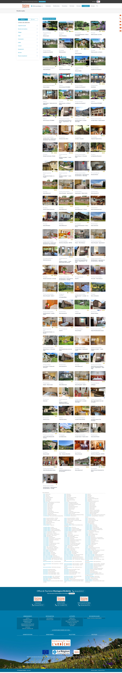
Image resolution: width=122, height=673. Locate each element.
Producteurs (49, 619)
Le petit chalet (78, 313)
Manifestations (56, 6)
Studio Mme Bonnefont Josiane (49, 470)
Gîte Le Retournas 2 (63, 209)
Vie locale (79, 6)
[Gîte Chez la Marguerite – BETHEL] (98, 445)
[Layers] (103, 18)
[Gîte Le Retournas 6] (66, 376)
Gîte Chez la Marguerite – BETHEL (98, 453)
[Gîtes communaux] (98, 216)
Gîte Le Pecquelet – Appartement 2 (66, 193)
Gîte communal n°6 (63, 313)
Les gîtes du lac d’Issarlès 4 (96, 69)
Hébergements (27, 616)
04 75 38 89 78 (62, 605)
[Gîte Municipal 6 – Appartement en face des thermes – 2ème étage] (82, 165)
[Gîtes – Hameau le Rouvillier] (66, 445)
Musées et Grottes (72, 622)
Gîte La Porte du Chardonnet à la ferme (97, 471)
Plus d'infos (71, 593)
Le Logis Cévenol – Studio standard (98, 120)
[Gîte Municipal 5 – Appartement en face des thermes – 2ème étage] (98, 251)
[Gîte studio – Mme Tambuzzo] (98, 269)
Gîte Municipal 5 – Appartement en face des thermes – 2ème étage (98, 260)
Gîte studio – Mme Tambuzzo (96, 278)
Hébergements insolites (27, 625)
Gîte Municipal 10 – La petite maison (48, 314)
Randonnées (48, 6)
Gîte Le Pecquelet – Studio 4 (48, 295)
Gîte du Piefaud (78, 330)
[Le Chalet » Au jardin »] (82, 130)
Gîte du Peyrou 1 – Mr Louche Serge (49, 350)
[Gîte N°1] (66, 321)
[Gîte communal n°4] (98, 184)
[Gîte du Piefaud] (82, 321)
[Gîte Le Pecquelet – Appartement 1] (98, 234)
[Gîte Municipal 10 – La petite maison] (50, 304)
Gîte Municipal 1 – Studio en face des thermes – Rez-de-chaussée (49, 139)
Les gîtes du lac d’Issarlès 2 (80, 87)
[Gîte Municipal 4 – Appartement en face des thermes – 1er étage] (66, 269)
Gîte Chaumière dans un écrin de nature (65, 350)
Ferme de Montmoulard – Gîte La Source (81, 226)
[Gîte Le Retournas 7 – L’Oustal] (82, 200)
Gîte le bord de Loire (47, 260)
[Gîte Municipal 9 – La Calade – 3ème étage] (82, 392)
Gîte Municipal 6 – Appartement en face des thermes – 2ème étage (82, 175)
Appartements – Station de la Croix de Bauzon (50, 104)
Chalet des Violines (63, 419)
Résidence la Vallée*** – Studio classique (65, 158)
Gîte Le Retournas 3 (79, 470)
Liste (23, 19)
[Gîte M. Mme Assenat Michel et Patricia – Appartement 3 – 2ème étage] (98, 357)
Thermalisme (64, 6)
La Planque (93, 384)
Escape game (72, 624)
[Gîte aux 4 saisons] (98, 304)
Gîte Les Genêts (46, 453)
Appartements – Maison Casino (81, 193)
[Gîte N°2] (82, 269)
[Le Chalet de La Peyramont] (98, 147)
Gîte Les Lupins (46, 35)
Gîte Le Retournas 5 (79, 366)
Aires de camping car (27, 628)
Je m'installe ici (42, 1)
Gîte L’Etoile (93, 87)
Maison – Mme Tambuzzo (80, 242)
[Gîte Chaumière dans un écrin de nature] (66, 340)
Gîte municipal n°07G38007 (96, 103)
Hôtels (27, 618)
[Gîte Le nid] (50, 392)
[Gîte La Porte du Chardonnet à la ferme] (98, 461)
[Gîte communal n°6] (66, 304)
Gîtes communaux (94, 225)
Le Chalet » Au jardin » (79, 138)
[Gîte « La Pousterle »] (98, 287)
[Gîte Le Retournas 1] (50, 184)
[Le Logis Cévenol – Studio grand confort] (82, 340)
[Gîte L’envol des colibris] (66, 130)
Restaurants (50, 618)
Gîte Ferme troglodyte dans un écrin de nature (65, 471)
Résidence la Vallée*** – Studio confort (97, 350)
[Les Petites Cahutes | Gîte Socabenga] (98, 410)
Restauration (50, 616)
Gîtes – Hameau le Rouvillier (64, 453)
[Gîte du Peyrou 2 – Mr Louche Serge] (82, 147)
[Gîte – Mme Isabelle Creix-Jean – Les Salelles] (98, 392)
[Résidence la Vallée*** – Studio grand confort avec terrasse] (66, 251)
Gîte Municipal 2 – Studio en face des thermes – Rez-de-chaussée (49, 243)
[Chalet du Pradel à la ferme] (98, 130)
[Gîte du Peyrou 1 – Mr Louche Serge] (50, 340)
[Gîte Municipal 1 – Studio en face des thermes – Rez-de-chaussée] (50, 130)
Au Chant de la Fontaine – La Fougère (48, 176)
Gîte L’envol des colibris (63, 138)
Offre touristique (37, 6)
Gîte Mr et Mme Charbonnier (49, 209)
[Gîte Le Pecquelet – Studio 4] (50, 287)
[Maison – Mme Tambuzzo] (82, 234)
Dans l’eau (72, 618)
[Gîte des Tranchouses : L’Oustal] (50, 147)
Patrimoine (72, 6)
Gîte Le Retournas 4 (63, 225)
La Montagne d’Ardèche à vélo (61, 630)
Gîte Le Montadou (46, 225)
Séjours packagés (94, 616)
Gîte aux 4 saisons (94, 313)
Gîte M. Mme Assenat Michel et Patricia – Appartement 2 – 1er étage (65, 121)
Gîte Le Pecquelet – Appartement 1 (98, 242)
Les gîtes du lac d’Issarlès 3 (80, 103)
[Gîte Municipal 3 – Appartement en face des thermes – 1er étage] (50, 478)
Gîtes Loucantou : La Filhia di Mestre (64, 104)
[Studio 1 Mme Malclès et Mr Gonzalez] (50, 428)
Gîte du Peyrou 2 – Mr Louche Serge (81, 156)
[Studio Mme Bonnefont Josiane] (50, 461)
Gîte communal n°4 (95, 193)
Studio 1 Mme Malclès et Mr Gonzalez (48, 437)
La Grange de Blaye (63, 297)
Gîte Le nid (45, 400)
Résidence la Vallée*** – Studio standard (65, 176)
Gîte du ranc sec (46, 419)
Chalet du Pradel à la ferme (96, 138)
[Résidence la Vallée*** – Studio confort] (98, 340)
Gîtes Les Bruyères (46, 69)
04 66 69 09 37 (79, 591)
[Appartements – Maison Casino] (82, 184)
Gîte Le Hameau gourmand (96, 209)
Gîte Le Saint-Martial (95, 436)
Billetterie (86, 6)
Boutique (93, 6)
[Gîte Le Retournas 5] (82, 357)
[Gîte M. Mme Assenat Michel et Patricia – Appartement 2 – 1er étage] (66, 111)
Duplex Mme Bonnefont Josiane (97, 330)
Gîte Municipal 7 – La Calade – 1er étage (81, 296)
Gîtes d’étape (27, 622)
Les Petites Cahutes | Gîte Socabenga (96, 420)
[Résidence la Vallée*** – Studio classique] (66, 147)
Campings (27, 627)
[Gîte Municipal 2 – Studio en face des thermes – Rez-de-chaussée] (50, 234)
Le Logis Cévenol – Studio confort (81, 436)
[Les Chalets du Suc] (66, 428)
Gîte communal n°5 (63, 366)
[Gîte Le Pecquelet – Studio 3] (82, 376)
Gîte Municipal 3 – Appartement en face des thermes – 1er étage (50, 488)
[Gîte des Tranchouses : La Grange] (50, 269)
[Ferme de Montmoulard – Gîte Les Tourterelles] (82, 25)
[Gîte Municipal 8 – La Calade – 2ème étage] (82, 111)
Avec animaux (72, 619)
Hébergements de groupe (27, 624)
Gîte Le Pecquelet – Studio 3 (80, 384)
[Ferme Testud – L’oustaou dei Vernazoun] (50, 357)
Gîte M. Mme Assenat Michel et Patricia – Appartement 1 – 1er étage (81, 261)
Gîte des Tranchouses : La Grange (49, 278)
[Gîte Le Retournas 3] (82, 461)
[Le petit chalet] (82, 304)
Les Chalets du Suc (62, 436)
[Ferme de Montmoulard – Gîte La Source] (82, 216)
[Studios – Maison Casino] (50, 376)
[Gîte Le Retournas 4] (66, 216)
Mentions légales (94, 670)
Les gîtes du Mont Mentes (80, 419)
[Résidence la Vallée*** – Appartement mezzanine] (66, 392)
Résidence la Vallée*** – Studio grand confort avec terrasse (65, 262)
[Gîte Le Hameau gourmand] (98, 200)
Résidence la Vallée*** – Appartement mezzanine (64, 403)
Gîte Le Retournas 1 (47, 193)
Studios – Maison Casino (48, 384)
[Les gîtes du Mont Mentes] (82, 410)
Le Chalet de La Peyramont (96, 156)
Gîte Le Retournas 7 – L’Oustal (81, 209)
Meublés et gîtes (27, 621)
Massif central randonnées (94, 618)
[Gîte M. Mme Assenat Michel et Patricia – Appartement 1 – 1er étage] (82, 251)
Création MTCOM (101, 670)
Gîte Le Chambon (78, 53)
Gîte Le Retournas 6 (63, 384)
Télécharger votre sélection (50, 18)
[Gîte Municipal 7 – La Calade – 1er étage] (82, 287)
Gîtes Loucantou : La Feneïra (96, 52)
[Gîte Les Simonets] (82, 445)
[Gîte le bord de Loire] (50, 251)
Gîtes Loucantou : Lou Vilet (96, 34)
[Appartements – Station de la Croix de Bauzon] (50, 94)
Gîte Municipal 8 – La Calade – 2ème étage (81, 121)
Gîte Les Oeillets (78, 70)
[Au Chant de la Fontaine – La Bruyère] (50, 321)
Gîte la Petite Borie (63, 35)
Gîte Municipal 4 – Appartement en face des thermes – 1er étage (66, 279)
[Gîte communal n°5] (66, 357)
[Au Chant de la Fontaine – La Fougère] (50, 165)
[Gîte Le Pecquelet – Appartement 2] (66, 184)
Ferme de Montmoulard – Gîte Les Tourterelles (81, 35)
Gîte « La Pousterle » (95, 295)
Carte (33, 19)
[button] (98, 2)
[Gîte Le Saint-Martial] (98, 428)
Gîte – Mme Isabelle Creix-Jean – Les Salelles (97, 401)
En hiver (72, 625)
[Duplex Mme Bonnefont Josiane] (98, 321)
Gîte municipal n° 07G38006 (48, 120)
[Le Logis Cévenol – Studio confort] (82, 428)
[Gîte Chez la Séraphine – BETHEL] (66, 234)
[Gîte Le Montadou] (50, 216)
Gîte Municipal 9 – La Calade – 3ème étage (81, 401)
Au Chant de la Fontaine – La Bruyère (48, 332)
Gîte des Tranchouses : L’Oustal (49, 156)
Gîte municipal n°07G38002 (64, 87)
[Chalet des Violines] (66, 410)
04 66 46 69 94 (85, 605)
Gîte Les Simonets (78, 453)
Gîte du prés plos (62, 52)
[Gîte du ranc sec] (50, 410)
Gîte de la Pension (94, 174)
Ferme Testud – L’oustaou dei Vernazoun (48, 367)
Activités (72, 616)
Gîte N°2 (76, 278)
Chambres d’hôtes (27, 619)
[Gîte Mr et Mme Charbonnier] (50, 200)
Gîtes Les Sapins (46, 87)
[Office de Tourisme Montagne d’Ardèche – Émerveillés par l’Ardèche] (61, 640)
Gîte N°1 (61, 330)
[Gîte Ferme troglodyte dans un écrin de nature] (66, 461)
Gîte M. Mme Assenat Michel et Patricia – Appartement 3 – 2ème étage (97, 367)
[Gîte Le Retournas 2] (66, 200)
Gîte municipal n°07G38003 (64, 69)
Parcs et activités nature (72, 621)
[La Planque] (98, 376)
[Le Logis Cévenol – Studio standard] (98, 111)
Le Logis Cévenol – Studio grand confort (81, 350)
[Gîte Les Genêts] (50, 445)
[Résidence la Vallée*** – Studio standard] (66, 165)
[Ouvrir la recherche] (97, 6)
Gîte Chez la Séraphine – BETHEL (65, 242)
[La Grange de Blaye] (66, 287)
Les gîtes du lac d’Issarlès (48, 52)
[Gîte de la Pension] (98, 165)
